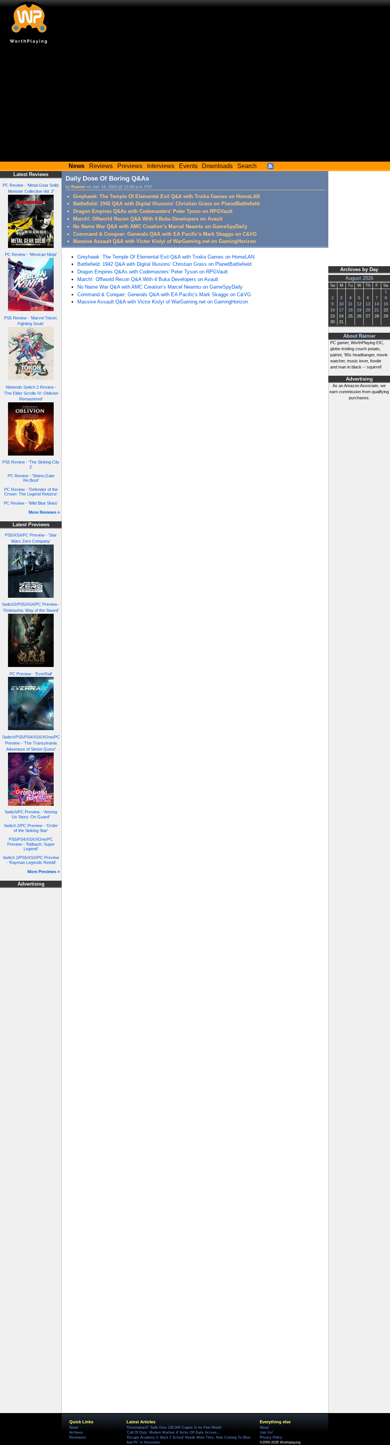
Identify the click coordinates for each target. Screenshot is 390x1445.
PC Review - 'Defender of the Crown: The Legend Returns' (31, 492)
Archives (76, 1432)
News (73, 1427)
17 (341, 310)
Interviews (160, 166)
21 (376, 310)
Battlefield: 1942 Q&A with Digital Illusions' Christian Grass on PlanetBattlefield (166, 203)
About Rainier (359, 336)
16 (332, 310)
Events (188, 166)
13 (368, 304)
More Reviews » (44, 512)
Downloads (217, 166)
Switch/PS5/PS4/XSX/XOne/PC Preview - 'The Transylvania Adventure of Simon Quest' (31, 743)
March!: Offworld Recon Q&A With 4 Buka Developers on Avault (147, 219)
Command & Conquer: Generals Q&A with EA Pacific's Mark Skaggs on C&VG (165, 234)
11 (350, 304)
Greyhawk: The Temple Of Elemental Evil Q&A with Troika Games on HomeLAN (166, 196)
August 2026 (359, 278)
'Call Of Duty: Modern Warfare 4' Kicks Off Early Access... (173, 1432)
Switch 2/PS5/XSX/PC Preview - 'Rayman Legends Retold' (31, 860)
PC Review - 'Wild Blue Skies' (31, 503)
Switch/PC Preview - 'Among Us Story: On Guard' (31, 814)
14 (376, 304)
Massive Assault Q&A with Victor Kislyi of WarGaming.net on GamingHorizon (164, 241)
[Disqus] (195, 414)
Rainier (78, 186)
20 (368, 310)
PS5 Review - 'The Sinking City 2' (30, 464)
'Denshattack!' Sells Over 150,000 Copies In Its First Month (174, 1427)
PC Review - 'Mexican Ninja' (31, 254)
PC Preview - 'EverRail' (31, 674)
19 (359, 310)
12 (359, 304)
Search (247, 166)
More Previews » (43, 871)
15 (386, 304)
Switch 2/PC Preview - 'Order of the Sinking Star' (31, 828)
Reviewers (77, 1437)
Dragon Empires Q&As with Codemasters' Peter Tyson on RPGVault (152, 211)
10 (341, 304)
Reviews (101, 166)
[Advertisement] (195, 104)
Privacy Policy (271, 1437)
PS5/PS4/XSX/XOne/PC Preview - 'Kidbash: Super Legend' (31, 844)
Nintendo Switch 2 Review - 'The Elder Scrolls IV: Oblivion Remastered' (31, 393)
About (264, 1427)
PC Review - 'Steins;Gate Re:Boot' (31, 478)
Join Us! (266, 1432)
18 (350, 310)
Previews (129, 166)
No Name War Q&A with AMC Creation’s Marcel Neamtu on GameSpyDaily (160, 226)
